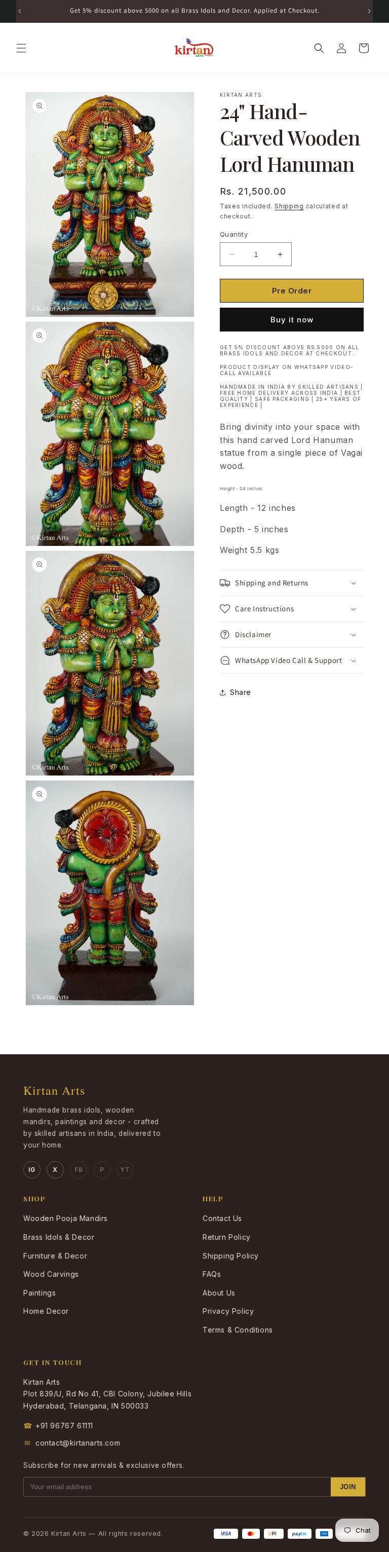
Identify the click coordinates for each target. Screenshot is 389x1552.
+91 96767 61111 (58, 1425)
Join (348, 1487)
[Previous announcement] (20, 11)
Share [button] (240, 692)
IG (31, 1169)
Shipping (289, 206)
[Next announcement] (369, 11)
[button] (21, 48)
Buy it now (292, 319)
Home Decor (46, 1311)
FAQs (212, 1274)
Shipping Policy (231, 1255)
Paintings (39, 1292)
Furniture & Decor (55, 1255)
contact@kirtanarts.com (72, 1442)
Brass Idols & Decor (58, 1237)
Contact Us (222, 1218)
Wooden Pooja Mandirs (65, 1218)
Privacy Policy (228, 1311)
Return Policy (227, 1237)
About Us (219, 1292)
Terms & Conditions (238, 1329)
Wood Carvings (51, 1274)
